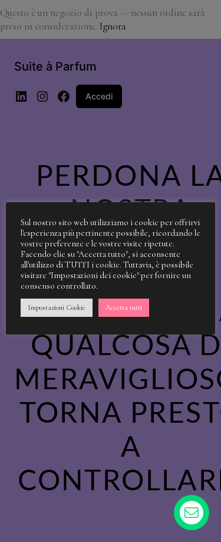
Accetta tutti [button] (123, 307)
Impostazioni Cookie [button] (56, 307)
